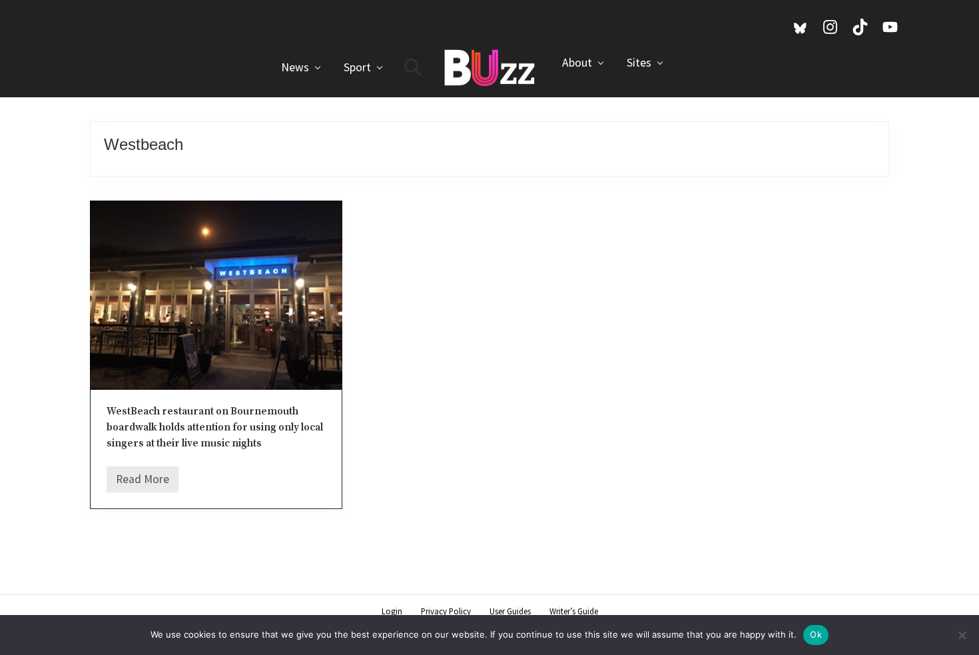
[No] (962, 635)
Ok (816, 634)
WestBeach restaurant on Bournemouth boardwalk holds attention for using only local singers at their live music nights (215, 427)
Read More (142, 482)
